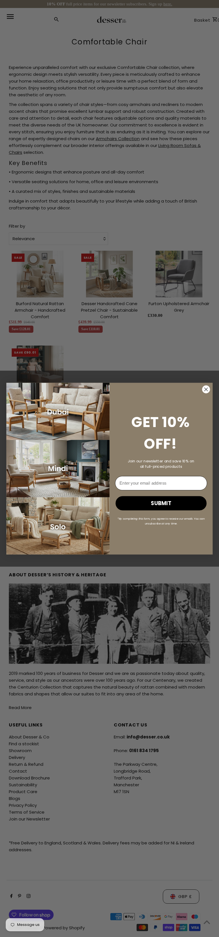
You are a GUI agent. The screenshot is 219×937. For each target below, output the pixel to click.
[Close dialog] (206, 389)
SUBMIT (161, 503)
